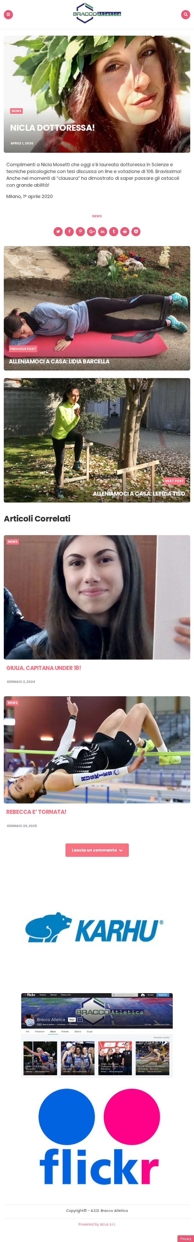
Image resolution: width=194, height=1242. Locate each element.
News (16, 111)
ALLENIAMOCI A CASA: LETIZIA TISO (139, 494)
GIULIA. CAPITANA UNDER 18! (43, 668)
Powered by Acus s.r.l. (97, 1224)
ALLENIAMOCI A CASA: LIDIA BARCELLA (59, 361)
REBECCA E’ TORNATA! (36, 812)
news (97, 216)
